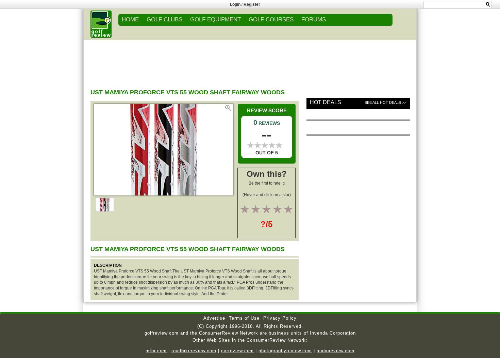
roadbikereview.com (193, 350)
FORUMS (313, 19)
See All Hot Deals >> (385, 102)
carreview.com (237, 350)
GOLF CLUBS (164, 19)
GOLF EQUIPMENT (215, 19)
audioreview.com (335, 350)
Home (130, 19)
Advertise (214, 318)
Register (252, 4)
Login (235, 4)
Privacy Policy (280, 318)
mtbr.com (156, 350)
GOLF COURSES (271, 19)
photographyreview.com (285, 350)
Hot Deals (325, 102)
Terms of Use (244, 318)
